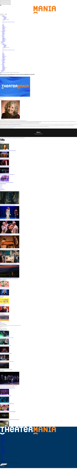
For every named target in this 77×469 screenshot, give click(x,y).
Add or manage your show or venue (4, 460)
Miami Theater (2, 439)
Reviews (3, 32)
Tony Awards (2, 42)
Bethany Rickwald (2, 97)
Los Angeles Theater (3, 437)
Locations (3, 16)
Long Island (3, 54)
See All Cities (3, 59)
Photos (3, 34)
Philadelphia (3, 38)
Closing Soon (5, 18)
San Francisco (3, 40)
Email (0, 326)
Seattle (3, 29)
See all (0, 143)
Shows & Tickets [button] (3, 15)
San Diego (3, 28)
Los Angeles (3, 26)
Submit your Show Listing (6, 19)
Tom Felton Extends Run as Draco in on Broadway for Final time (6, 337)
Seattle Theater (2, 452)
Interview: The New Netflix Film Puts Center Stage (7, 361)
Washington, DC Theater (3, 441)
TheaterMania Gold (3, 41)
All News (2, 453)
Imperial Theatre (1, 297)
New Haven (3, 69)
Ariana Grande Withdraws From (5, 345)
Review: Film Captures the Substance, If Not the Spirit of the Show (6, 353)
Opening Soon (5, 17)
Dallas (3, 25)
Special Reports (3, 62)
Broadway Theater (3, 436)
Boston (3, 24)
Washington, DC (4, 30)
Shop (1, 459)
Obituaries (3, 33)
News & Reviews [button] (3, 31)
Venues (3, 19)
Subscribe (1, 327)
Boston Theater (2, 438)
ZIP (0, 464)
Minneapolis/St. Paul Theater (4, 450)
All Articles (3, 60)
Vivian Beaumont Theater (2, 314)
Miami (3, 55)
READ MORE (1, 330)
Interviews (3, 61)
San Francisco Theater (3, 440)
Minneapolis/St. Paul (4, 27)
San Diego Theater (3, 451)
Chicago (3, 53)
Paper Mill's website (15, 126)
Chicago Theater (2, 448)
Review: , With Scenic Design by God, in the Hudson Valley (6, 369)
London (2, 456)
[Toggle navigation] (0, 5)
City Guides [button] (2, 35)
